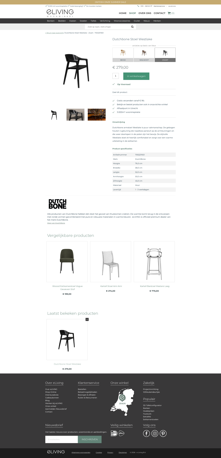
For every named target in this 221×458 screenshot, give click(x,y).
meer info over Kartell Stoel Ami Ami (110, 260)
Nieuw (147, 21)
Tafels (93, 21)
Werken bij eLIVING (54, 403)
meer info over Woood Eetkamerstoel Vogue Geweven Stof (67, 260)
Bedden (62, 21)
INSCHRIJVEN (90, 439)
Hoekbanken (148, 411)
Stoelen (83, 21)
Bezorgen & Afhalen (87, 395)
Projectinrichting (150, 389)
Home (122, 13)
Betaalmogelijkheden (87, 392)
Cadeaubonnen (52, 398)
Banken (50, 21)
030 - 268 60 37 (146, 6)
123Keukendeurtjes (151, 392)
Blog (47, 400)
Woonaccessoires (122, 21)
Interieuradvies (51, 395)
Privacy (110, 452)
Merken (157, 21)
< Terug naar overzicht (54, 33)
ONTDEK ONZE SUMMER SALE (110, 2)
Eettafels (147, 416)
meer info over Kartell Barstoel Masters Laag (154, 260)
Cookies (99, 452)
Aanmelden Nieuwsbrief (56, 409)
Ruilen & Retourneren (87, 398)
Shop (132, 13)
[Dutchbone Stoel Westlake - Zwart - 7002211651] (77, 100)
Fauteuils (147, 414)
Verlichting (105, 21)
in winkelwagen (136, 76)
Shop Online (50, 392)
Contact (159, 13)
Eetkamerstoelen (150, 419)
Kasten (72, 21)
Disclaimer (123, 452)
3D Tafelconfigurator (152, 405)
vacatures (172, 6)
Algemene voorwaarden (81, 452)
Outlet (137, 21)
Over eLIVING (51, 389)
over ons (145, 13)
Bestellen (82, 389)
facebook (146, 433)
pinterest (163, 433)
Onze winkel (50, 406)
